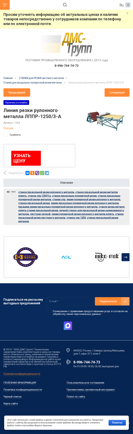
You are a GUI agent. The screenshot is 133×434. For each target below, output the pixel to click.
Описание (66, 182)
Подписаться (108, 301)
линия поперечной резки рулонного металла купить (83, 214)
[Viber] (37, 173)
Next (126, 257)
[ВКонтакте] (27, 173)
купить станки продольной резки (38, 210)
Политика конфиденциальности (21, 373)
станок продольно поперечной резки (74, 195)
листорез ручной (40, 214)
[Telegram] (47, 173)
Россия (8, 128)
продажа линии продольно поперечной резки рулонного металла (57, 206)
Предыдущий (16, 92)
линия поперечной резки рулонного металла (93, 199)
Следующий (117, 92)
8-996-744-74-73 (66, 65)
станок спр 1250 (76, 217)
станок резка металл (111, 206)
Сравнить (15, 134)
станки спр (58, 199)
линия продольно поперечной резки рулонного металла (85, 203)
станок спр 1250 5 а (39, 195)
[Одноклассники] (32, 173)
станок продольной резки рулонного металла (46, 192)
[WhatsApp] (42, 173)
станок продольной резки (34, 203)
